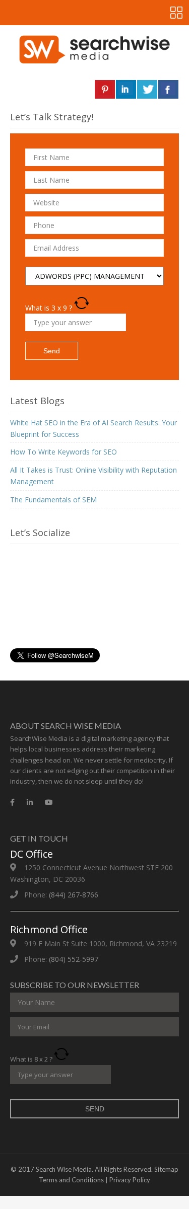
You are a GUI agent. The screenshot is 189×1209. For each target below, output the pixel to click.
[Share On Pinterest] (105, 89)
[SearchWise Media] (94, 49)
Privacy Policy (129, 1180)
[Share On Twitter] (147, 89)
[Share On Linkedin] (126, 89)
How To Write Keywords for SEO (63, 452)
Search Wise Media (64, 1169)
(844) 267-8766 (73, 894)
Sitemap (166, 1169)
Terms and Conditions (71, 1180)
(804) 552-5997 (73, 959)
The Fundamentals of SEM (53, 499)
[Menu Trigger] (176, 12)
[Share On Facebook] (168, 89)
